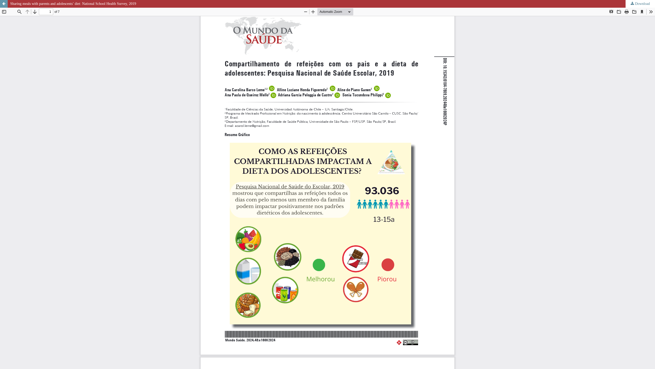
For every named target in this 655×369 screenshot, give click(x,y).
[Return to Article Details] (4, 4)
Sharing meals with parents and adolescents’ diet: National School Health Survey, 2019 (73, 4)
